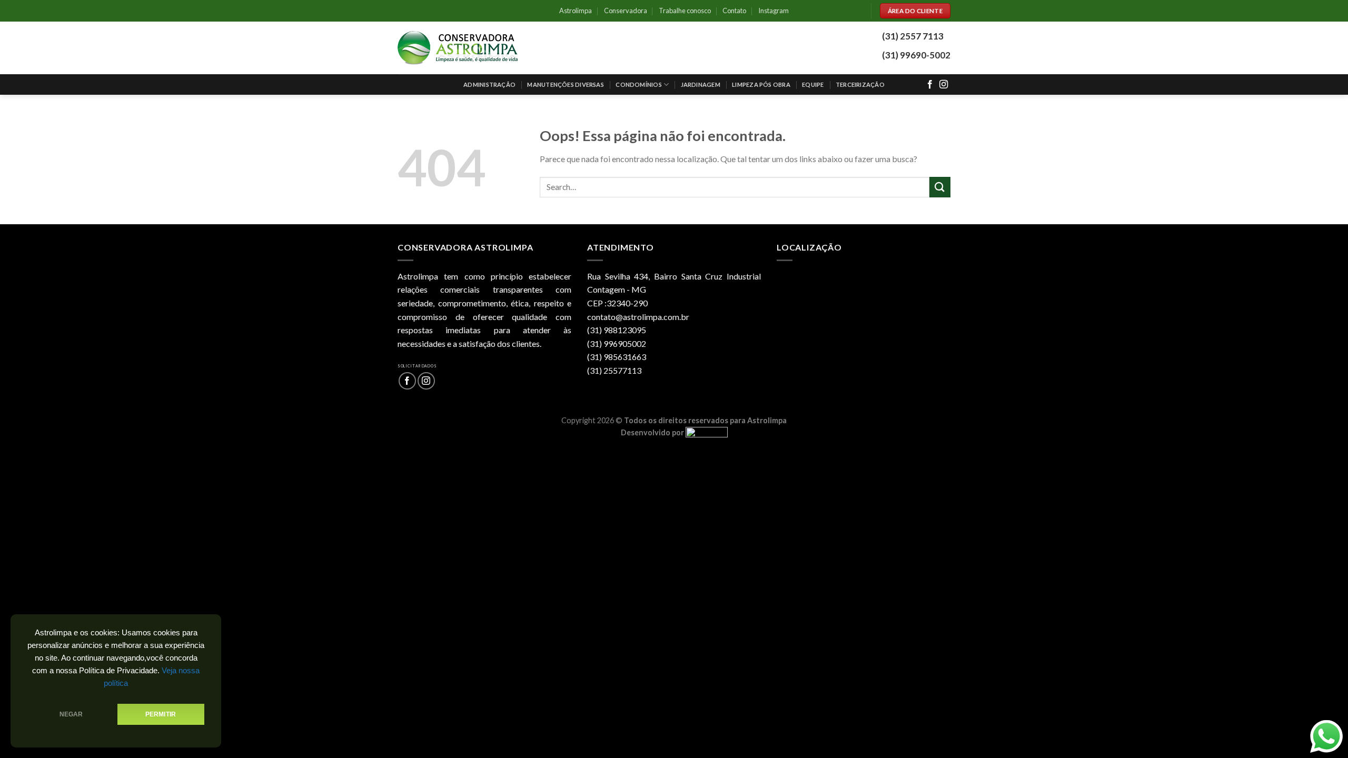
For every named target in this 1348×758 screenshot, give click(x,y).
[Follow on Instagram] (943, 84)
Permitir (160, 714)
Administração (489, 84)
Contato (734, 10)
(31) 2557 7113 (913, 36)
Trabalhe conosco (685, 10)
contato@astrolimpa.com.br (638, 317)
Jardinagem (700, 84)
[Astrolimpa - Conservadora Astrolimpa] (458, 48)
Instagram (773, 10)
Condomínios (638, 84)
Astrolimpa (575, 10)
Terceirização (860, 84)
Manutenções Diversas (565, 84)
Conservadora (625, 10)
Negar (71, 714)
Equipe (813, 84)
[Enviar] (939, 187)
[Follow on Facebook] (930, 84)
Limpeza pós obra (761, 84)
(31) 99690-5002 (916, 55)
